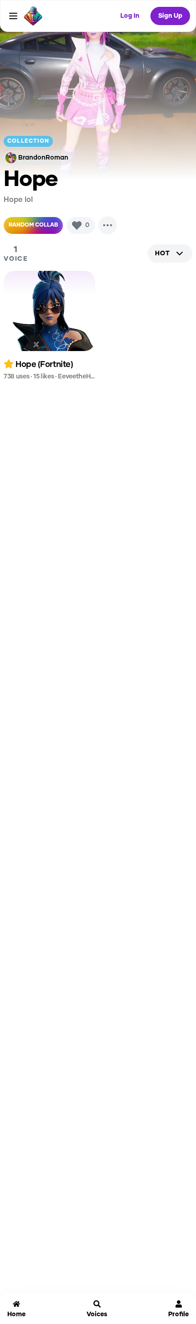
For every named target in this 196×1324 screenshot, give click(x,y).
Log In (129, 16)
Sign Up (170, 16)
